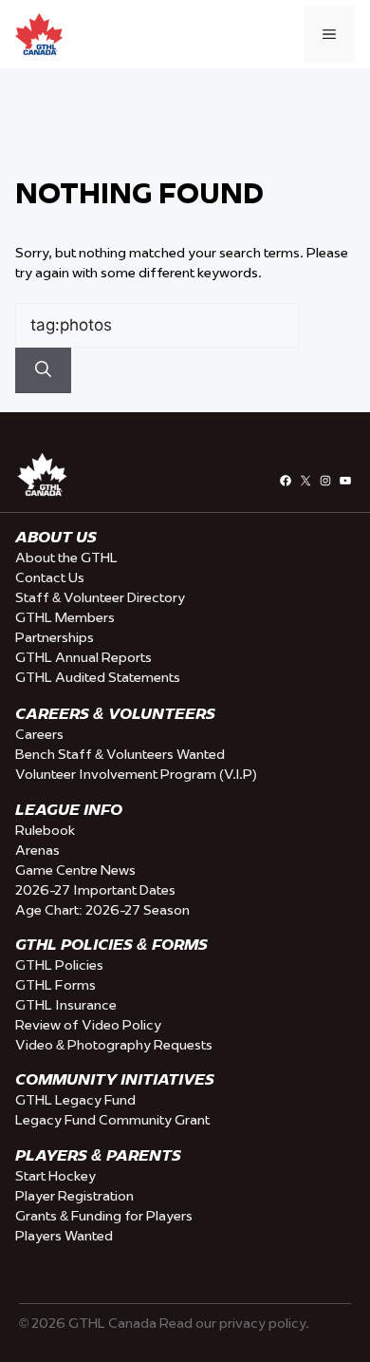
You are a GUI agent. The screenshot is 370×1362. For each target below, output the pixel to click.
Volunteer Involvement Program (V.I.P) (136, 774)
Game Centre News (75, 870)
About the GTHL (66, 557)
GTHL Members (65, 617)
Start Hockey (55, 1175)
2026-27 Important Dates (95, 890)
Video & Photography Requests (114, 1044)
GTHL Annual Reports (83, 657)
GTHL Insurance (66, 1004)
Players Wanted (64, 1235)
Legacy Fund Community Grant (112, 1119)
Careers (39, 734)
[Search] (43, 370)
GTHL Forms (55, 984)
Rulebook (45, 830)
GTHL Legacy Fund (75, 1099)
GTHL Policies (59, 965)
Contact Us (49, 577)
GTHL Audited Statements (97, 677)
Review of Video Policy (88, 1024)
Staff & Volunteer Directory (100, 597)
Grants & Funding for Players (104, 1215)
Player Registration (74, 1195)
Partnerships (54, 637)
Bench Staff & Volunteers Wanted (120, 754)
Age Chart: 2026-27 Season (102, 909)
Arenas (37, 850)
